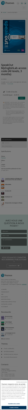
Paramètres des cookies (14, 403)
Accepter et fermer (13, 407)
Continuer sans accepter (21, 381)
